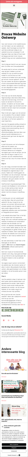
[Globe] (13, 320)
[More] (20, 310)
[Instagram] (8, 320)
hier (22, 304)
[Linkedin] (9, 310)
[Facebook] (4, 310)
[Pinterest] (15, 310)
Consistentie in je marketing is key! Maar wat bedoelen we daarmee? (12, 396)
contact (23, 296)
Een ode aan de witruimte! (9, 373)
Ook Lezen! (3, 376)
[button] (14, 5)
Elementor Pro (18, 330)
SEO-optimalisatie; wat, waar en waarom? (11, 420)
